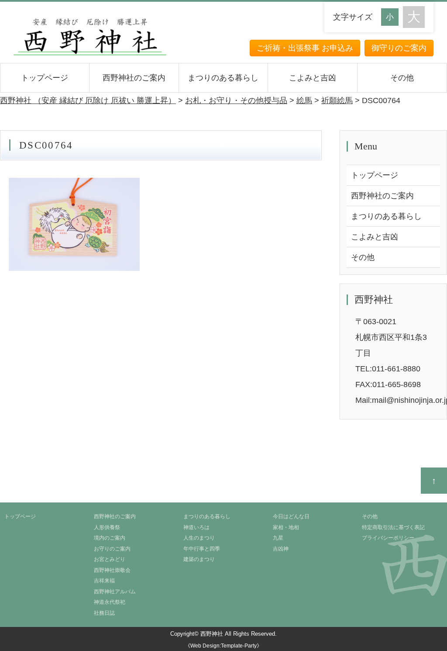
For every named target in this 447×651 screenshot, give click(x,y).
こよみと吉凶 (312, 77)
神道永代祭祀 (109, 602)
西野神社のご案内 (134, 77)
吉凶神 (281, 549)
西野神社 (211, 633)
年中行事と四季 (201, 549)
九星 (278, 538)
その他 (402, 77)
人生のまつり (199, 538)
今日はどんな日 (291, 516)
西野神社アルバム (115, 592)
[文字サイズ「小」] (392, 16)
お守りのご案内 (112, 549)
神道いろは (196, 527)
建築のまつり (199, 559)
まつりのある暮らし (223, 77)
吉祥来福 (104, 581)
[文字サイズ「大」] (414, 17)
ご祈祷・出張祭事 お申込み (305, 48)
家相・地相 (286, 527)
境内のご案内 (109, 538)
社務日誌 (104, 613)
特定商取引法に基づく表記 (393, 527)
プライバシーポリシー (388, 538)
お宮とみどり (109, 559)
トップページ (44, 77)
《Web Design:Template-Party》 (223, 646)
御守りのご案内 (398, 48)
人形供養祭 (107, 527)
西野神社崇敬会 (112, 570)
